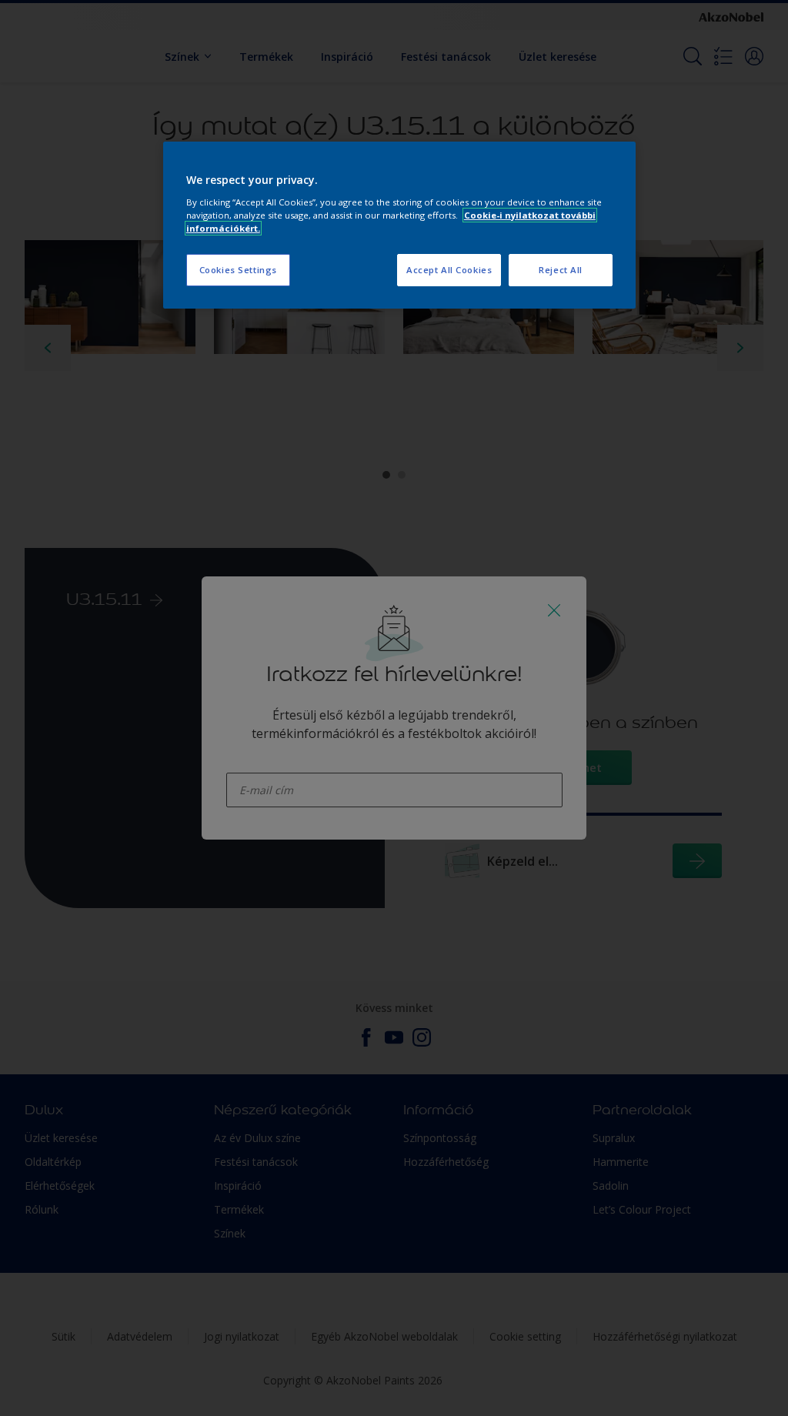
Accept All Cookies (449, 270)
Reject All (561, 270)
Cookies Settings (238, 270)
